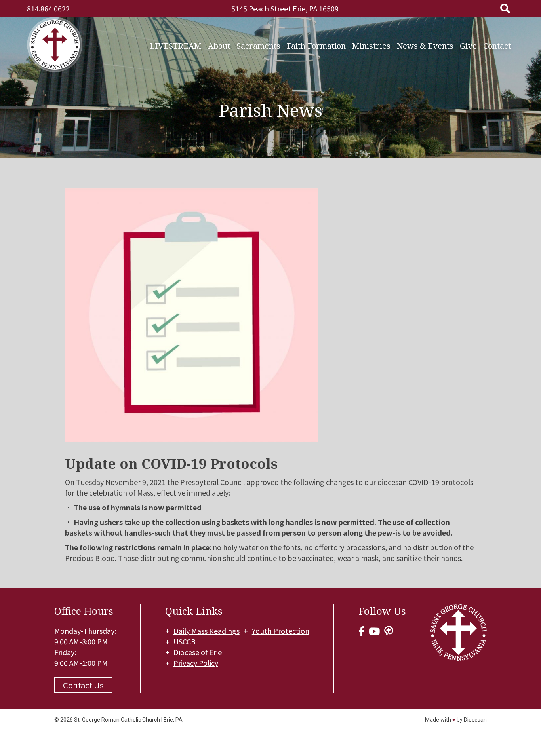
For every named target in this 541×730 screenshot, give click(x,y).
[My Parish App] (389, 630)
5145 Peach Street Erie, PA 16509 (285, 8)
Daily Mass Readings (206, 630)
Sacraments (258, 45)
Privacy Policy (195, 663)
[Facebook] (361, 630)
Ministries (371, 45)
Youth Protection (280, 630)
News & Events (425, 45)
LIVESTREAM (176, 45)
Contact (497, 45)
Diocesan (475, 720)
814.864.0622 (48, 8)
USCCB (184, 641)
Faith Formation (316, 45)
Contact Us (83, 685)
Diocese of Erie (197, 652)
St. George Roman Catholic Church (117, 720)
